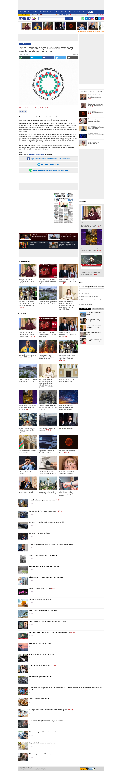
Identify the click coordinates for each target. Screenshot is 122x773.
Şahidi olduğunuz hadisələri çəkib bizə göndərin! (50, 170)
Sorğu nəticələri (98, 308)
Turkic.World (100, 14)
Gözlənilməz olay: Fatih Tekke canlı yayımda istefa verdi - (52, 632)
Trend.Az (78, 14)
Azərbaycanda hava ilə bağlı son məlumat (44, 566)
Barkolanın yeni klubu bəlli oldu (39, 533)
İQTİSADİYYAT (44, 11)
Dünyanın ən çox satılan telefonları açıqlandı (44, 732)
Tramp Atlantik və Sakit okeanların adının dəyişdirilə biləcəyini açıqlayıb (52, 544)
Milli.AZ (24, 18)
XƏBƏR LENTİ (22, 11)
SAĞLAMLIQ (71, 11)
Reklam (26, 14)
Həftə (92, 91)
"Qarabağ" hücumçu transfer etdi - (42, 665)
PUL (57, 14)
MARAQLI (63, 11)
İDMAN (51, 11)
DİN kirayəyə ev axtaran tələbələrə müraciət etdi (46, 577)
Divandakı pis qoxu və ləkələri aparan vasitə (43, 754)
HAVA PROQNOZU (64, 14)
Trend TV (39, 14)
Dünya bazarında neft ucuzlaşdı (40, 643)
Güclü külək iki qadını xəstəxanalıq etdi (43, 610)
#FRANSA (23, 111)
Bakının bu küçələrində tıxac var (40, 676)
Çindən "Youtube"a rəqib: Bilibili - (42, 588)
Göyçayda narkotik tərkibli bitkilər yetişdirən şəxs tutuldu (47, 621)
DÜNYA (57, 11)
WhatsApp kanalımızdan (36, 154)
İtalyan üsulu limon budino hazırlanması (42, 743)
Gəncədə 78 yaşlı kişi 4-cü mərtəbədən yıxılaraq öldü (46, 522)
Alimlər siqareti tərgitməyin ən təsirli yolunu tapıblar (46, 721)
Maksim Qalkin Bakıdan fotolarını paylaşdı (43, 555)
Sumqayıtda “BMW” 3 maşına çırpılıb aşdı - (45, 511)
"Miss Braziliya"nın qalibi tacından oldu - (44, 500)
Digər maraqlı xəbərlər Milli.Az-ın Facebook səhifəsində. (50, 159)
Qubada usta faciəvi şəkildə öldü (40, 599)
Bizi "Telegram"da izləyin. (50, 164)
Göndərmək (85, 308)
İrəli (103, 26)
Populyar (84, 91)
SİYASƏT (35, 11)
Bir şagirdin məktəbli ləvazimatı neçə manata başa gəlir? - (51, 710)
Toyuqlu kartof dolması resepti (39, 699)
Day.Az (72, 14)
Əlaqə (21, 14)
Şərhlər (99, 91)
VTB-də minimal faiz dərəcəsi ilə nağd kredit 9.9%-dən (34, 107)
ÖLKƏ (29, 11)
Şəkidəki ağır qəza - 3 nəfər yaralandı (41, 654)
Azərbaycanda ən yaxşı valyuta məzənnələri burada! (91, 31)
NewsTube (82, 11)
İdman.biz (92, 14)
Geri (19, 26)
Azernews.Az (85, 14)
